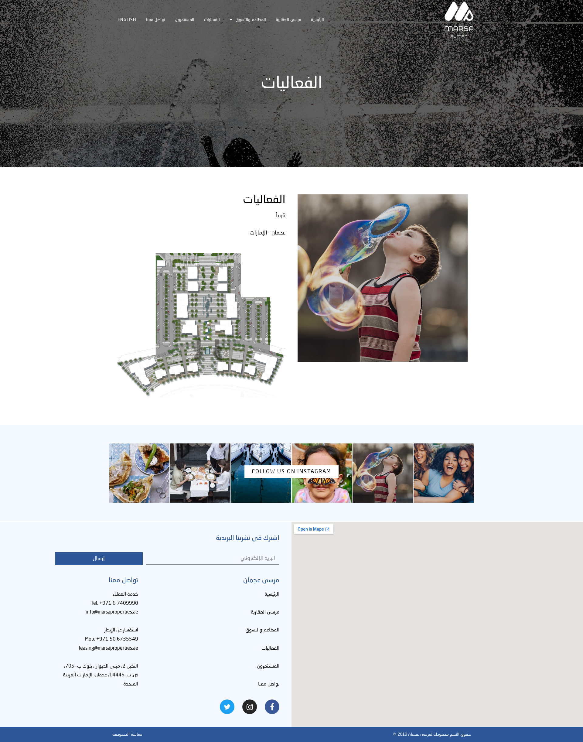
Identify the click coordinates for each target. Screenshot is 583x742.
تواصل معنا (155, 20)
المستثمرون (184, 20)
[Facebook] (272, 706)
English (127, 20)
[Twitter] (227, 706)
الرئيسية (317, 20)
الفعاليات (212, 20)
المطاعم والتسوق (251, 20)
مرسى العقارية (288, 20)
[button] (291, 471)
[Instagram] (249, 706)
